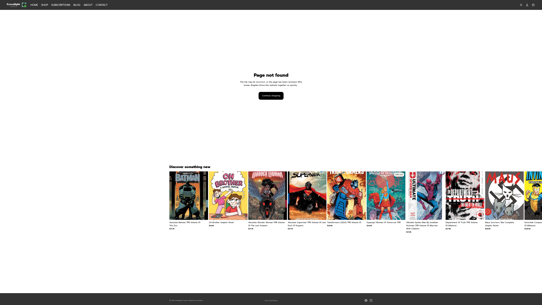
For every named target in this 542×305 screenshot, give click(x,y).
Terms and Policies (271, 300)
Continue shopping (271, 95)
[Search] (521, 5)
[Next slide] (369, 202)
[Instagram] (371, 300)
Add (245, 215)
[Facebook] (366, 300)
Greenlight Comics (181, 300)
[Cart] (533, 5)
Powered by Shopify (196, 300)
